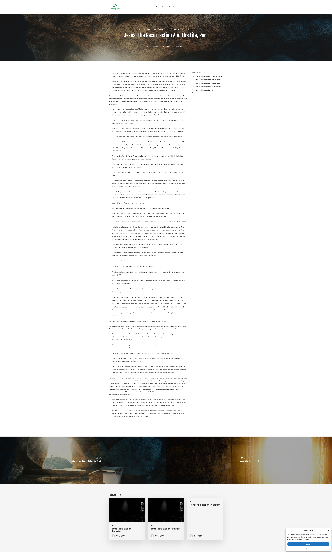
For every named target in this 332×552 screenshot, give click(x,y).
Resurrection (178, 29)
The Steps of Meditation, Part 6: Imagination (206, 80)
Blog (140, 29)
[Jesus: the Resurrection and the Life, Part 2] (83, 460)
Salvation (189, 29)
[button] (328, 531)
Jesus (169, 29)
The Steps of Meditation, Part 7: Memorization (207, 76)
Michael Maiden (153, 46)
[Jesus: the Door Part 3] (249, 460)
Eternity (161, 29)
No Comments (179, 46)
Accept (308, 544)
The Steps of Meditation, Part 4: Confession (206, 86)
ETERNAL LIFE (150, 29)
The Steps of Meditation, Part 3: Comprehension (202, 91)
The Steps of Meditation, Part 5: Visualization (206, 83)
